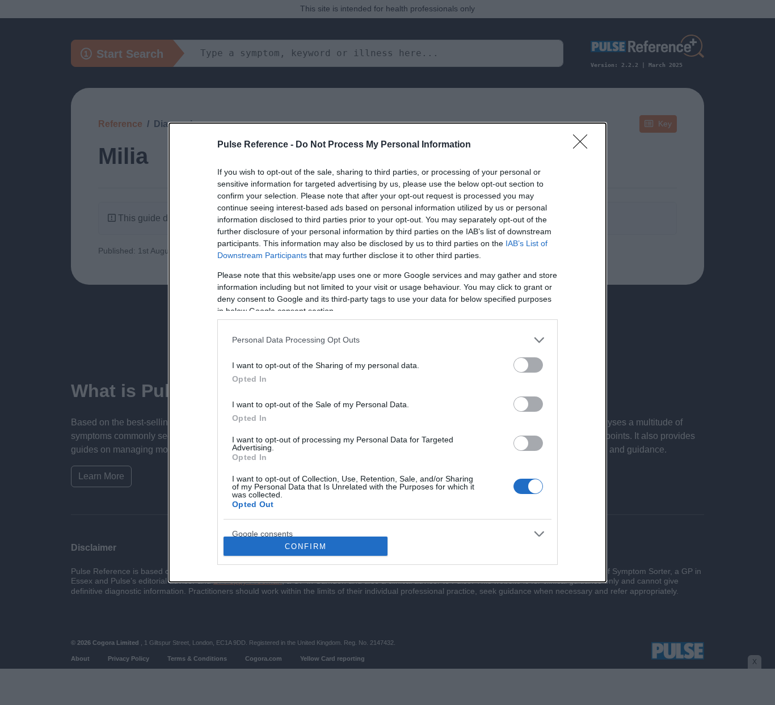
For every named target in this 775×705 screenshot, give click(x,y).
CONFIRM (306, 546)
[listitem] (387, 340)
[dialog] (387, 352)
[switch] (528, 365)
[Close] (584, 145)
